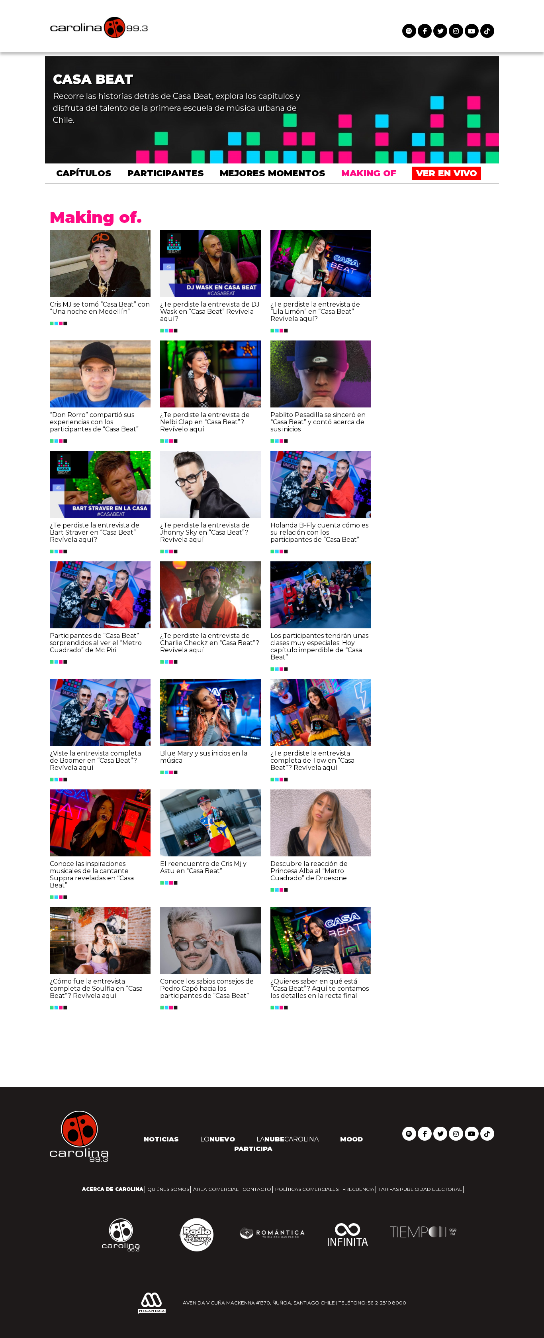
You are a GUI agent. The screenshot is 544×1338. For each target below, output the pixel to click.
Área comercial (216, 1189)
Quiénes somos (168, 1189)
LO (217, 1139)
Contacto (257, 1189)
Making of (368, 173)
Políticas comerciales (307, 1189)
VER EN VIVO (446, 173)
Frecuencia (358, 1189)
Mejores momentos (272, 173)
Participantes (165, 173)
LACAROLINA (287, 1139)
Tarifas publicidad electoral (420, 1189)
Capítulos (84, 173)
